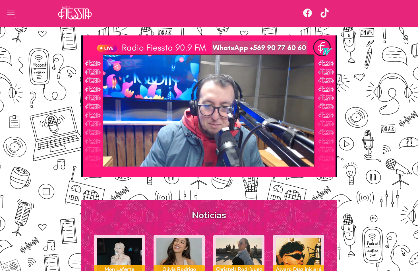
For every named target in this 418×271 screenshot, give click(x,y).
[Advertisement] (31, 116)
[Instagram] (290, 13)
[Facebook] (308, 13)
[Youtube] (342, 13)
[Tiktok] (325, 13)
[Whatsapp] (359, 13)
